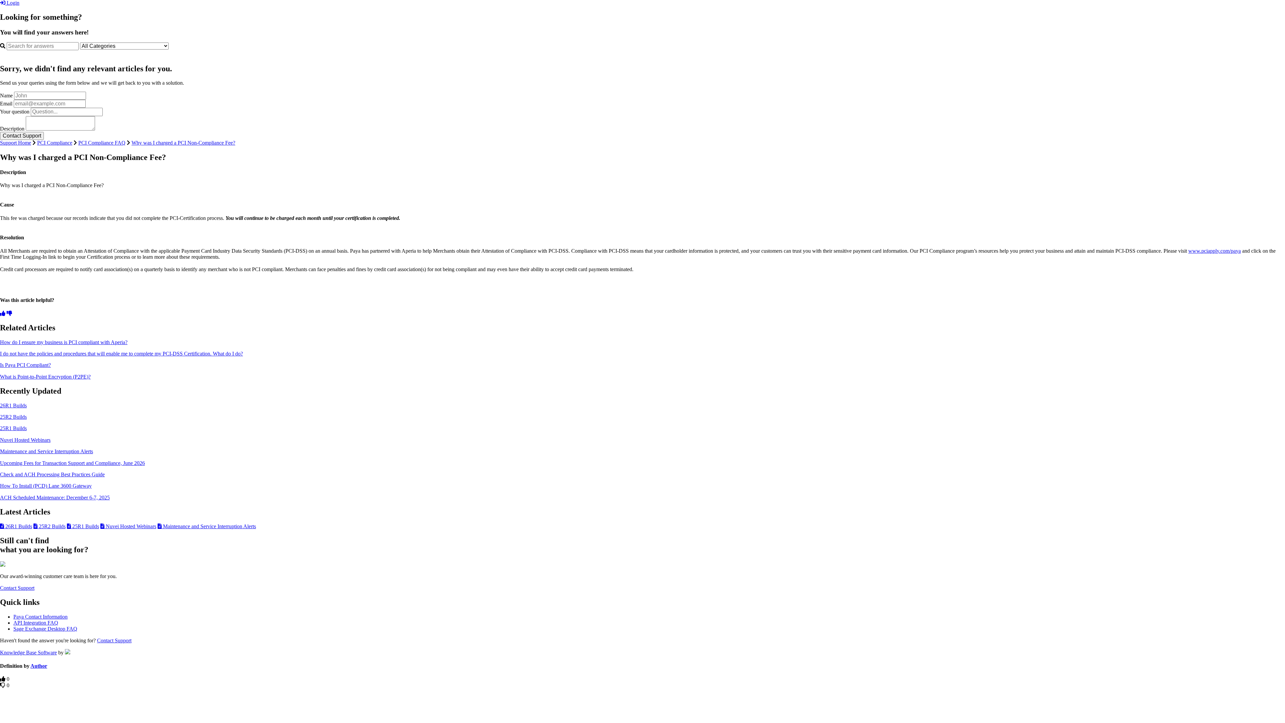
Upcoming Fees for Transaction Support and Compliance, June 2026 (72, 463)
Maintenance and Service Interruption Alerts (46, 451)
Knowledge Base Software (28, 652)
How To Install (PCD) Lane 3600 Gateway (46, 486)
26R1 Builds (13, 405)
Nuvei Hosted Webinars (25, 440)
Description (12, 129)
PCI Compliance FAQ (101, 143)
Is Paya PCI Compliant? (25, 365)
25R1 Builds (13, 428)
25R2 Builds (13, 417)
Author (38, 666)
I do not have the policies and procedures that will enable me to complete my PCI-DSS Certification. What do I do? (121, 353)
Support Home (15, 143)
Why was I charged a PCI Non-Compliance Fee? (183, 143)
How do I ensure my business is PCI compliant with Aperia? (63, 342)
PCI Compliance (54, 143)
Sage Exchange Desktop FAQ (45, 629)
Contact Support (17, 588)
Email (6, 103)
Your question (14, 111)
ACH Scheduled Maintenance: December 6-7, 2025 (55, 497)
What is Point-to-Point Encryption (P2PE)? (45, 377)
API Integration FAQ (35, 623)
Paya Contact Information (40, 617)
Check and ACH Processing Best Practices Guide (52, 474)
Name (6, 95)
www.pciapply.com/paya (1214, 251)
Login (12, 3)
